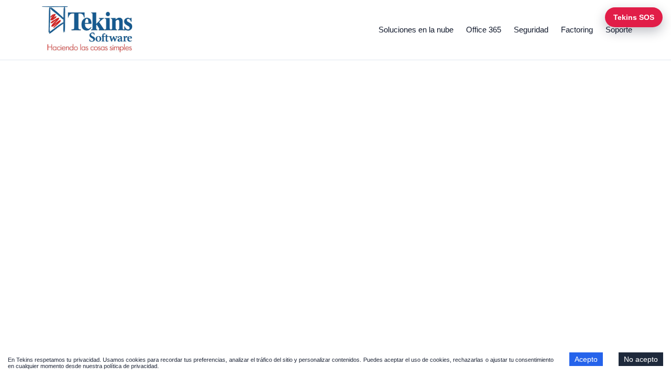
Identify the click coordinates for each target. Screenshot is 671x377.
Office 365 (483, 29)
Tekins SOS (633, 17)
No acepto (641, 359)
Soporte (618, 29)
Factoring (577, 29)
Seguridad (531, 29)
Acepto (586, 359)
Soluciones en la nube (415, 29)
